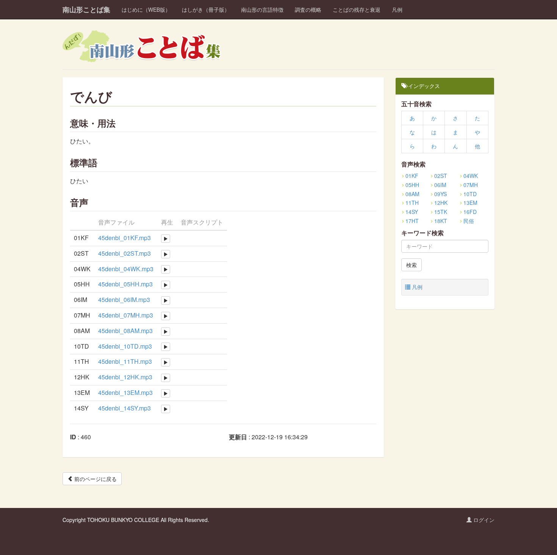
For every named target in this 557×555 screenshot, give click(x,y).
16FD (470, 211)
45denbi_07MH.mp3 (125, 315)
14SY (411, 211)
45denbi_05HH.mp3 (125, 284)
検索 (411, 265)
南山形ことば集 (86, 9)
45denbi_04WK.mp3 (125, 268)
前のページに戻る (95, 479)
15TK (440, 211)
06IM (440, 185)
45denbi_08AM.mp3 (125, 330)
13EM (470, 202)
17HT (412, 221)
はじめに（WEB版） (146, 9)
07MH (470, 185)
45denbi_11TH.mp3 (125, 361)
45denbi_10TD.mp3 (125, 346)
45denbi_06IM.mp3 (124, 299)
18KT (440, 221)
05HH (412, 185)
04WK (470, 175)
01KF (411, 175)
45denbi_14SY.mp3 (124, 408)
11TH (412, 202)
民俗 (468, 221)
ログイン (483, 520)
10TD (470, 194)
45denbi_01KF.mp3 (124, 237)
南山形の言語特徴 (262, 9)
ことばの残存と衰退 (356, 9)
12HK (440, 202)
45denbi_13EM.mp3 (125, 392)
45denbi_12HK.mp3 (125, 377)
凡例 (397, 9)
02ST (440, 175)
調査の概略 (308, 9)
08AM (412, 194)
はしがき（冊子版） (206, 9)
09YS (440, 194)
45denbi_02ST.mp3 (124, 253)
